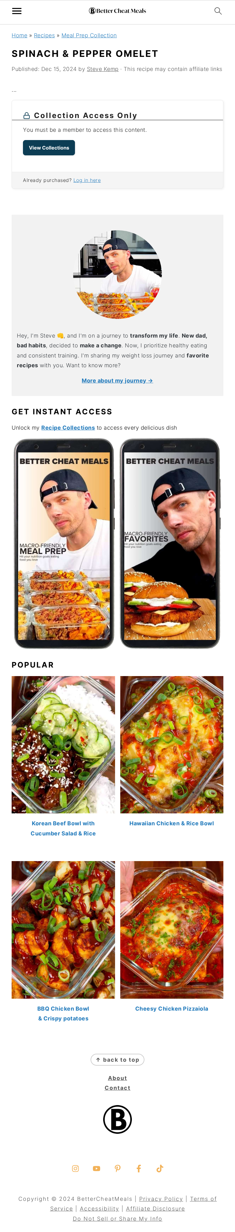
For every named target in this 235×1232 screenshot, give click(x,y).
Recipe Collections (68, 427)
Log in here (87, 180)
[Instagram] (75, 1168)
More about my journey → (117, 380)
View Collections (49, 148)
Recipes (44, 35)
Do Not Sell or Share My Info (117, 1218)
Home (19, 35)
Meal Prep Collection (89, 35)
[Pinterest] (117, 1168)
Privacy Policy (161, 1199)
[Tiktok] (160, 1168)
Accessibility (99, 1208)
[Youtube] (96, 1168)
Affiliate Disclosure (155, 1208)
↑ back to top (117, 1059)
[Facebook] (139, 1168)
